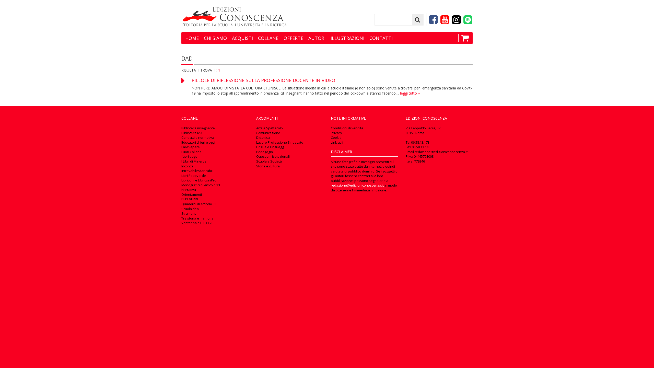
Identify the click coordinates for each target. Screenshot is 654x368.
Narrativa (188, 189)
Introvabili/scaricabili (197, 170)
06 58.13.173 (420, 142)
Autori (316, 38)
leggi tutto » (410, 93)
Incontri (187, 166)
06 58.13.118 (421, 147)
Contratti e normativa (197, 137)
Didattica (263, 137)
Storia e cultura (268, 166)
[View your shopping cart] (463, 38)
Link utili (337, 142)
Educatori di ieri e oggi (198, 142)
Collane (268, 38)
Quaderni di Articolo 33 (198, 204)
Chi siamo (215, 38)
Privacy (336, 133)
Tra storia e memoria (197, 218)
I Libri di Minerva (193, 161)
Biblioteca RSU (192, 133)
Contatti (381, 38)
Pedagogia (264, 152)
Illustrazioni (347, 38)
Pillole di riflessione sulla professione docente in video (263, 80)
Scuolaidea (190, 208)
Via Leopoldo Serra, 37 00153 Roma (423, 130)
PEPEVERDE (190, 199)
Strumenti (188, 213)
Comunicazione (268, 133)
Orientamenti (191, 194)
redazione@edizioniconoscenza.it (357, 185)
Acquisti (242, 38)
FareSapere (190, 147)
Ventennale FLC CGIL (197, 223)
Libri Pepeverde (193, 175)
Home (192, 38)
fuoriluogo (189, 156)
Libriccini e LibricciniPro (198, 180)
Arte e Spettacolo (269, 128)
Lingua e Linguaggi (270, 147)
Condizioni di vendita (347, 128)
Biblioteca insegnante (198, 128)
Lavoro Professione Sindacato (279, 142)
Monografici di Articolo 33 (200, 185)
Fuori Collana (191, 152)
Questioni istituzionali (273, 156)
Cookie (336, 137)
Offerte (293, 38)
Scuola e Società (269, 161)
